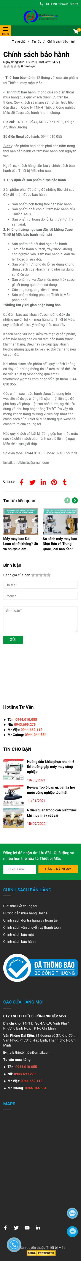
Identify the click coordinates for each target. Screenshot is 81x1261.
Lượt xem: (45, 62)
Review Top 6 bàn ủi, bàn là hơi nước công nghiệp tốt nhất (51, 789)
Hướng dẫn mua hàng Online (25, 913)
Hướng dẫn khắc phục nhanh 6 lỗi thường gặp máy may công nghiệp (50, 767)
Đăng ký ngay (58, 869)
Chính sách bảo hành (19, 942)
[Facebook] (21, 481)
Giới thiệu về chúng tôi (20, 906)
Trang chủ (20, 41)
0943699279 (68, 4)
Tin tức (38, 41)
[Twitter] (32, 481)
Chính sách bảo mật (18, 935)
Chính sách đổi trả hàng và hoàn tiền (31, 920)
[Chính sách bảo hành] (40, 16)
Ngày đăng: (11, 62)
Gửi (13, 639)
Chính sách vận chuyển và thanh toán (32, 927)
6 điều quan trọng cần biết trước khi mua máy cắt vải (52, 812)
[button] (75, 32)
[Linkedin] (43, 481)
